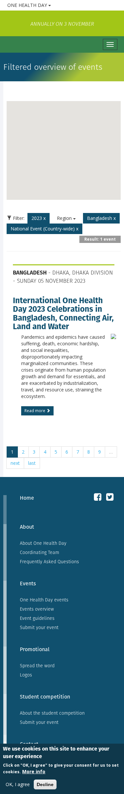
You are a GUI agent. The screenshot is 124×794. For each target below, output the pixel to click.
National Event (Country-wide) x (44, 228)
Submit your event (39, 627)
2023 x (38, 218)
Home (27, 498)
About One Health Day (43, 543)
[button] (63, 146)
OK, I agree (18, 784)
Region (65, 218)
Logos (26, 675)
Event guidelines (37, 618)
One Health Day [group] (53, 5)
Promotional (35, 649)
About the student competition (52, 713)
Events (28, 583)
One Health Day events (44, 599)
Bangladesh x (101, 218)
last (32, 463)
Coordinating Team (39, 552)
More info (33, 771)
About (27, 527)
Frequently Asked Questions (49, 561)
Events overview (37, 609)
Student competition (45, 697)
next (15, 463)
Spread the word (37, 665)
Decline (45, 784)
